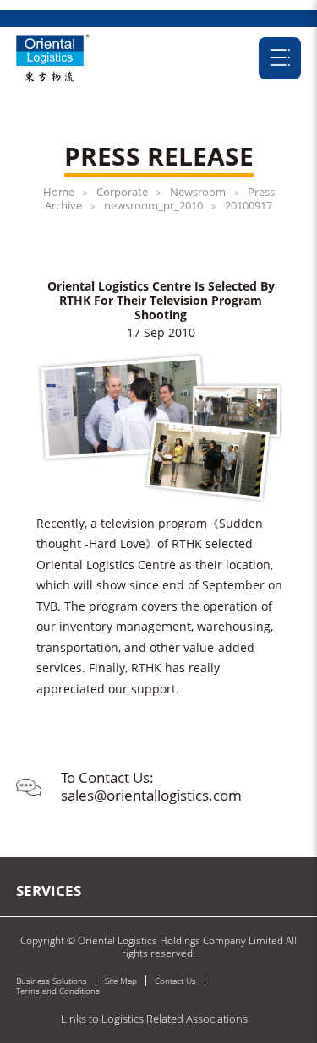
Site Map (121, 980)
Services (48, 890)
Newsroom (198, 191)
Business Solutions (51, 980)
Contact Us (175, 980)
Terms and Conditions (58, 991)
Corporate (122, 191)
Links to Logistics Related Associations (154, 1018)
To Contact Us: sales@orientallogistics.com (151, 786)
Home (58, 191)
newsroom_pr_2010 (153, 205)
